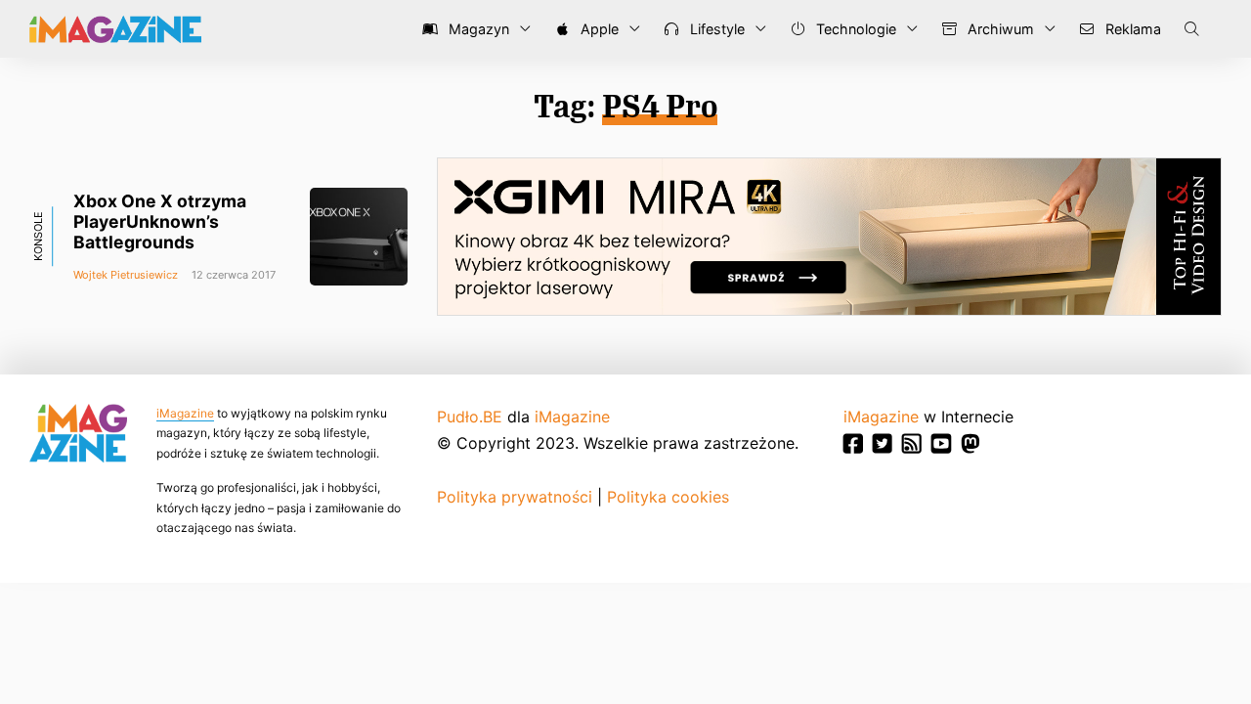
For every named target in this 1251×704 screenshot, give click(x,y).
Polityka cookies (668, 496)
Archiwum (999, 29)
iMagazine (185, 413)
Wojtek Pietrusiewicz (125, 275)
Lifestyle (715, 29)
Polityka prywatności (514, 496)
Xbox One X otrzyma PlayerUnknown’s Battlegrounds (159, 221)
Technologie (854, 29)
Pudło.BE (469, 416)
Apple (598, 29)
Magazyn (477, 29)
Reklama (1131, 29)
